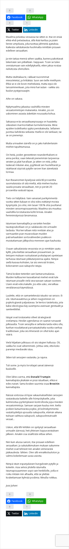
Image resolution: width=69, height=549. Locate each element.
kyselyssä (30, 180)
